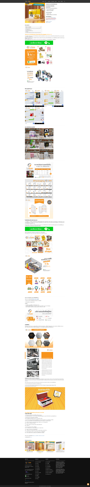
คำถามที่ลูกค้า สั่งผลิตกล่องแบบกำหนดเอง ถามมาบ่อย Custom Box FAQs (33, 32)
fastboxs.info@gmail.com (30, 470)
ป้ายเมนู (37, 478)
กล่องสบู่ (37, 463)
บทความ (59, 1)
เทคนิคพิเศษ (27, 31)
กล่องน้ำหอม (38, 469)
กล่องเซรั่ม (37, 466)
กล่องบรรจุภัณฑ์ (50, 21)
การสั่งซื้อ (47, 463)
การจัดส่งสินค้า (48, 466)
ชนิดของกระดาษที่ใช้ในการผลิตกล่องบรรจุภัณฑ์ (38, 435)
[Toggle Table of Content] (40, 27)
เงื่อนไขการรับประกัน (49, 469)
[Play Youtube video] (45, 398)
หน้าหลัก (43, 1)
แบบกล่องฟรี (52, 1)
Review (56, 1)
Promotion (49, 1)
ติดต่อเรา (62, 1)
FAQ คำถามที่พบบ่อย (49, 472)
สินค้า (45, 1)
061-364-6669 (49, 19)
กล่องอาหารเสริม (38, 472)
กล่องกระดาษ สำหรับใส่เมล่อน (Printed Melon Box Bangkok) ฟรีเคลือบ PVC (33, 28)
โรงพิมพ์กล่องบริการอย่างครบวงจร (29, 30)
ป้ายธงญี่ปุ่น (37, 477)
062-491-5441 (53, 19)
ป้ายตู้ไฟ (37, 475)
